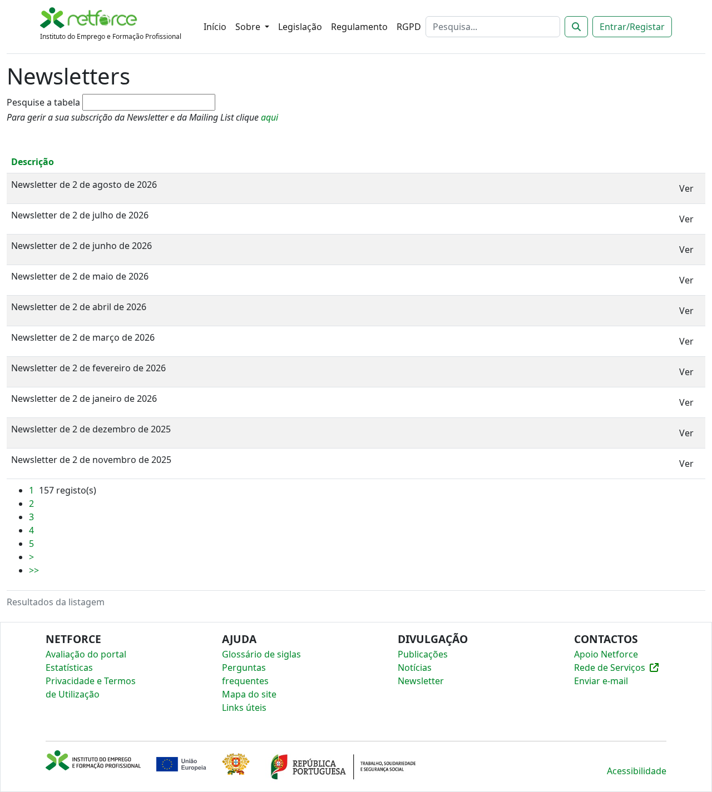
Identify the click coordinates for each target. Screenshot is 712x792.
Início (215, 27)
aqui (269, 117)
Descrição (32, 162)
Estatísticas (69, 667)
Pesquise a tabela (43, 102)
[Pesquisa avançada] (241, 103)
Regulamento (359, 27)
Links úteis (244, 707)
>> (34, 570)
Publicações (423, 654)
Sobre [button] (249, 27)
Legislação (300, 27)
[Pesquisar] (576, 26)
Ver (686, 188)
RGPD (409, 27)
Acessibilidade (636, 771)
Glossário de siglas (261, 654)
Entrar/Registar (632, 27)
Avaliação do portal (86, 654)
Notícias (415, 667)
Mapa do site (249, 694)
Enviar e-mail (601, 681)
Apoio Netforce (606, 654)
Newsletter (421, 681)
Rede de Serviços (609, 667)
